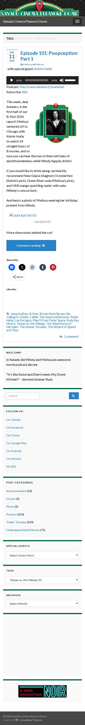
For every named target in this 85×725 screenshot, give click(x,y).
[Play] (12, 80)
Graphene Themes (31, 720)
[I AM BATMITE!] (23, 215)
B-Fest (34, 313)
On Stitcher (13, 458)
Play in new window (33, 87)
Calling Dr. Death (17, 317)
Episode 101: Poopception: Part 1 (49, 56)
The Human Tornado (32, 327)
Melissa (28, 64)
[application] (42, 80)
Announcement (16, 491)
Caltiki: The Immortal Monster (49, 317)
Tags (10, 570)
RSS (24, 92)
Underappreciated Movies (23, 530)
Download (56, 87)
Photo (10, 506)
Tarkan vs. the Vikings (31, 323)
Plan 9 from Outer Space (49, 320)
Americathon (19, 313)
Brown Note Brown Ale (55, 313)
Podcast (39, 64)
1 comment (71, 336)
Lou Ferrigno (23, 320)
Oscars (10, 498)
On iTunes (13, 435)
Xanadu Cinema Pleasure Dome (25, 21)
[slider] (71, 80)
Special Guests (18, 545)
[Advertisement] (42, 644)
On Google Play (16, 443)
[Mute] (62, 80)
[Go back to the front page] (39, 8)
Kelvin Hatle (43, 69)
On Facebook (14, 427)
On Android (13, 451)
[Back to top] (76, 716)
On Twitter (13, 419)
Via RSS (11, 466)
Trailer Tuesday (16, 522)
